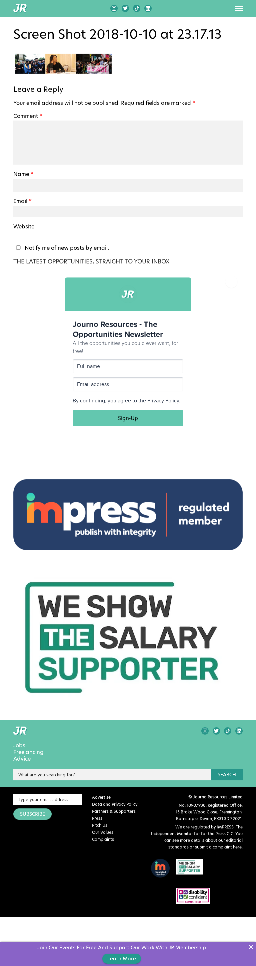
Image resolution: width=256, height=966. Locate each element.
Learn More (121, 958)
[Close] (251, 947)
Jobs (19, 745)
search (227, 774)
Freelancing (28, 752)
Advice (22, 759)
